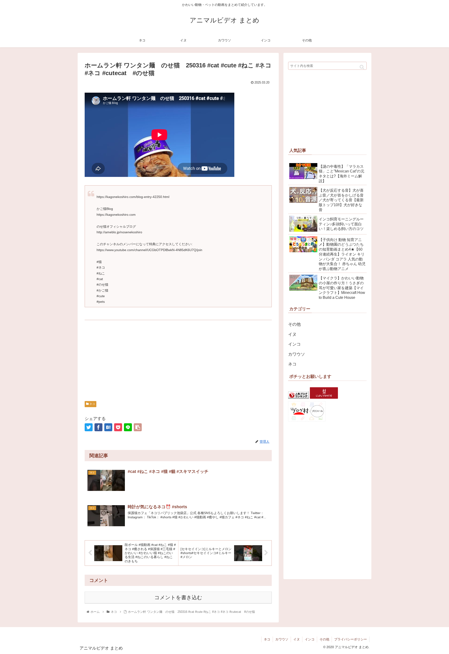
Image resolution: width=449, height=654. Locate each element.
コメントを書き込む (178, 597)
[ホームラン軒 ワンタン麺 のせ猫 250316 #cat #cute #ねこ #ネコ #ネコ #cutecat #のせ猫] (108, 427)
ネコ (92, 404)
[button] (362, 67)
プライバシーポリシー (350, 639)
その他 (294, 324)
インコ (294, 344)
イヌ (292, 334)
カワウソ (296, 354)
